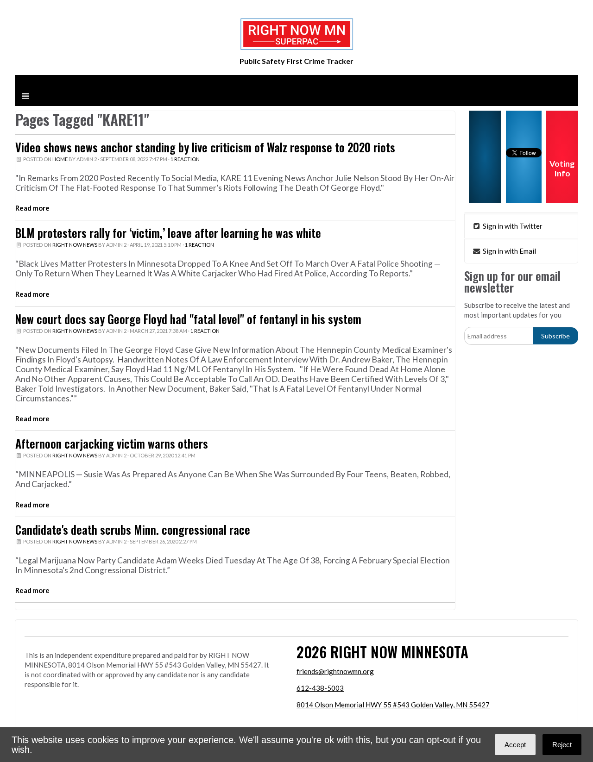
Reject (562, 745)
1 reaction (185, 159)
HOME (60, 159)
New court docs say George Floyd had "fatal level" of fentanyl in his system (188, 319)
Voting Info (561, 168)
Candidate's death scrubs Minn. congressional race (132, 529)
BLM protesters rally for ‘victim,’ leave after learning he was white (168, 233)
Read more (32, 208)
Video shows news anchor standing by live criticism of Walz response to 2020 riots (205, 147)
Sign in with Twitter (512, 226)
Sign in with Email (508, 251)
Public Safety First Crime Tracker (296, 60)
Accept (515, 745)
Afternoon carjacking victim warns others (111, 443)
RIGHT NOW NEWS (74, 245)
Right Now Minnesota (399, 651)
